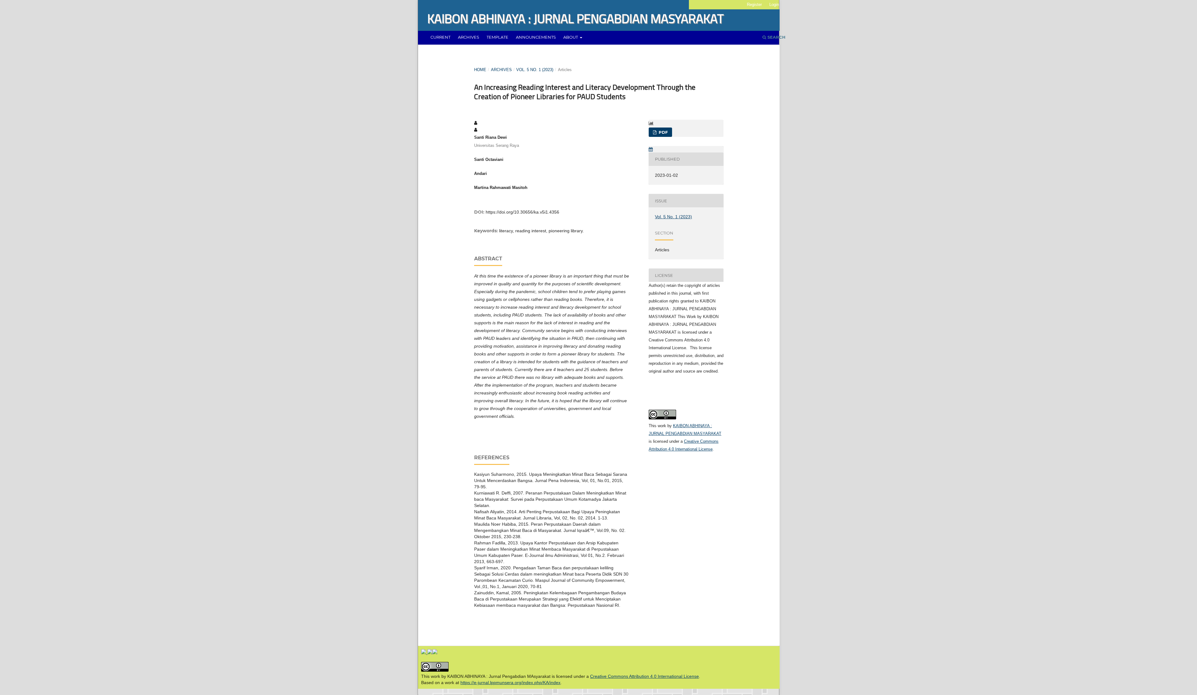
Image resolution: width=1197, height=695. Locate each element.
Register (754, 4)
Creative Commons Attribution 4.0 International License (644, 676)
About (571, 37)
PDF (662, 132)
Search (776, 37)
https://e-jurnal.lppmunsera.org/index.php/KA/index (510, 682)
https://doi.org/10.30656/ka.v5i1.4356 (522, 212)
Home (480, 69)
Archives (468, 37)
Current (440, 37)
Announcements (536, 37)
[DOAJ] (424, 652)
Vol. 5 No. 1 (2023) (534, 69)
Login (774, 4)
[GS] (429, 652)
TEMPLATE (497, 37)
